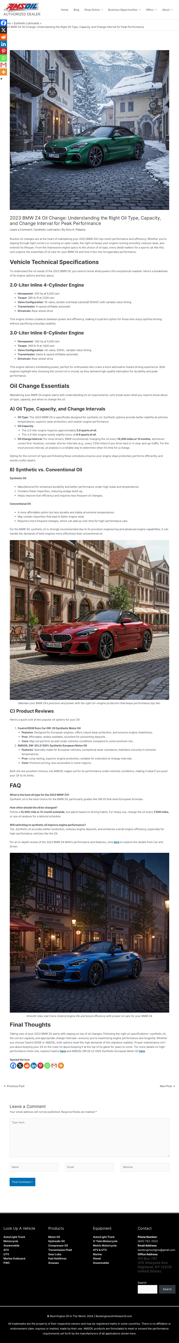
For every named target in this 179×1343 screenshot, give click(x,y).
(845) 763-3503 (148, 1241)
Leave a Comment (21, 229)
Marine (97, 1254)
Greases (53, 1263)
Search (142, 1282)
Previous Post (14, 1086)
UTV (6, 1254)
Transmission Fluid (60, 1250)
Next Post (167, 1086)
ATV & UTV (100, 1250)
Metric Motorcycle (105, 1245)
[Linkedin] (34, 1066)
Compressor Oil (58, 1245)
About (166, 9)
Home (64, 9)
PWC (6, 1263)
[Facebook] (13, 1066)
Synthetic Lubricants (47, 229)
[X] (20, 1066)
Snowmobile (11, 1245)
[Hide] (1, 78)
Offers (150, 9)
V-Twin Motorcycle (105, 1241)
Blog (76, 9)
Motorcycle (10, 1241)
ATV (6, 1250)
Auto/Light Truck (14, 1237)
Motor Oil (54, 1237)
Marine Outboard (14, 1258)
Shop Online (92, 9)
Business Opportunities (122, 9)
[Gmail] (54, 1066)
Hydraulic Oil (56, 1241)
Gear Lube (54, 1254)
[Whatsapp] (47, 1066)
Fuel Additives (57, 1258)
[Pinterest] (40, 1066)
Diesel (97, 1258)
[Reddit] (27, 1066)
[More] (61, 1066)
